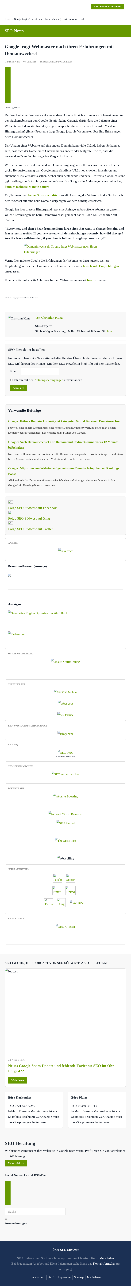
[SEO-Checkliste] (65, 550)
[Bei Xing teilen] (8, 88)
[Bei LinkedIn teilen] (8, 82)
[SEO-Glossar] (65, 926)
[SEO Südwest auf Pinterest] (58, 890)
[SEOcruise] (65, 714)
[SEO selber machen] (66, 774)
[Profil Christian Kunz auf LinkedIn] (72, 890)
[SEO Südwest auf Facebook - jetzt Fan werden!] (59, 878)
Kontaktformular (104, 1263)
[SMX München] (65, 692)
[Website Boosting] (65, 796)
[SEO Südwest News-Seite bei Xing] (63, 902)
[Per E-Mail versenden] (8, 100)
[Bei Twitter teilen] (8, 70)
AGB (51, 1277)
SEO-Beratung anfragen (107, 6)
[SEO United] (66, 822)
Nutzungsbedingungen (49, 380)
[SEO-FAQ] (65, 752)
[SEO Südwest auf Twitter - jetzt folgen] (50, 902)
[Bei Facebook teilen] (8, 76)
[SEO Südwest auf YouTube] (78, 902)
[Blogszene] (65, 733)
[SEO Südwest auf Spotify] (72, 878)
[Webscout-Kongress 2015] (65, 703)
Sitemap (79, 1277)
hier (109, 331)
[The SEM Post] (65, 840)
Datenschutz (38, 1277)
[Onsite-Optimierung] (65, 661)
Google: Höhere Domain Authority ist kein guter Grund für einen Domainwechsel (64, 421)
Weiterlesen (17, 1080)
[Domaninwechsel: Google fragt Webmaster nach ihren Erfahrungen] (65, 249)
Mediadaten (94, 1277)
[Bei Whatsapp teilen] (8, 94)
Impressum (64, 1277)
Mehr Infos (106, 1258)
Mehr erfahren (16, 1163)
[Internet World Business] (65, 813)
